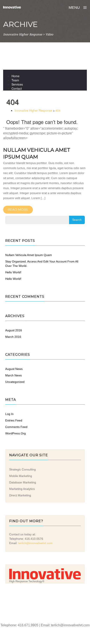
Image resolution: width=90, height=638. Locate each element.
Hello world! (13, 272)
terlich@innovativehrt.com (35, 543)
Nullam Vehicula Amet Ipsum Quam (28, 255)
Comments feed (16, 427)
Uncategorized (14, 381)
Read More (18, 210)
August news (14, 369)
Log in (9, 414)
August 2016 (13, 330)
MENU (75, 7)
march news (13, 375)
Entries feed (13, 420)
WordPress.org (15, 433)
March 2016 (13, 336)
